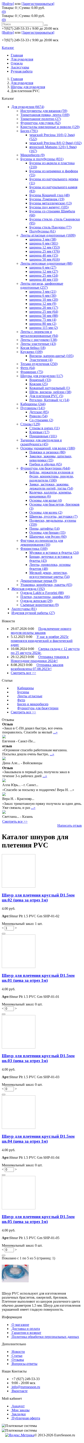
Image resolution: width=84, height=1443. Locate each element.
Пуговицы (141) (32, 408)
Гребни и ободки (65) (45, 464)
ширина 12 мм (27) (43, 271)
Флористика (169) (33, 548)
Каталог (8, 48)
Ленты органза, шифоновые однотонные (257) (41, 285)
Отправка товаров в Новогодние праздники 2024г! (40, 659)
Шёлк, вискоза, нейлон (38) (50, 392)
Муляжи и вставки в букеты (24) (54, 552)
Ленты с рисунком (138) (38, 340)
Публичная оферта (26, 1418)
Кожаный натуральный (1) (49, 388)
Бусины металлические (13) (50, 203)
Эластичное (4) (40, 360)
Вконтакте (20, 1391)
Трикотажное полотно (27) (40, 119)
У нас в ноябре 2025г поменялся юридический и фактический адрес (42, 641)
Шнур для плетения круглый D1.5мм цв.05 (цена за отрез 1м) (38, 1219)
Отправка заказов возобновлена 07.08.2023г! (37, 667)
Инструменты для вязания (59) (43, 111)
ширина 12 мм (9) (42, 303)
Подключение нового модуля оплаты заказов (41, 631)
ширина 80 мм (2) (42, 324)
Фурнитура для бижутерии (37, 708)
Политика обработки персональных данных (45, 1337)
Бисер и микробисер (32, 704)
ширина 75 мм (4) (42, 320)
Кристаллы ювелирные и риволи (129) (50, 127)
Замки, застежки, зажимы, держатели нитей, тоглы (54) (51, 486)
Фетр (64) (27, 368)
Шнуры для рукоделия (28, 87)
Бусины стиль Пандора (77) (50, 227)
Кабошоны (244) (32, 404)
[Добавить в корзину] (3, 933)
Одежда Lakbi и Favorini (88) (42, 593)
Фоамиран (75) (31, 372)
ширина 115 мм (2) (43, 328)
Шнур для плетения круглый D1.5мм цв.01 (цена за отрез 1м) (38, 978)
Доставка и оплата (26, 1329)
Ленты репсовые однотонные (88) (46, 263)
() (4, 12)
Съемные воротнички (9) (39, 605)
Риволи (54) (38, 416)
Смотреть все (23, 673)
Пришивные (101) (43, 436)
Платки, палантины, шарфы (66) (45, 597)
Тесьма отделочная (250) (39, 364)
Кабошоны (25, 688)
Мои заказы (21, 1410)
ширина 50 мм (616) (44, 259)
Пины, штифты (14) (44, 528)
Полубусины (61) (42, 231)
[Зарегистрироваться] (38, 4)
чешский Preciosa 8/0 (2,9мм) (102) (55, 143)
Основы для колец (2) (45, 512)
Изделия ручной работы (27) (33, 613)
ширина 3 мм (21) (42, 291)
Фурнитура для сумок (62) (40, 123)
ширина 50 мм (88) (43, 316)
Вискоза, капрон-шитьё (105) (51, 356)
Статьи (17, 1356)
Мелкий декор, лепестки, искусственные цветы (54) (49, 575)
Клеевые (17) (39, 432)
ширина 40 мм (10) (43, 279)
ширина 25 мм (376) (44, 251)
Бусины (23, 692)
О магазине (20, 1325)
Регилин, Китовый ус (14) (49, 400)
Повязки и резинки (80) (47, 452)
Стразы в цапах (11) (44, 428)
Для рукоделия (22, 83)
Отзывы (18, 1360)
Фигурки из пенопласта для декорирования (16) (41, 542)
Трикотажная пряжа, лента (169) (44, 115)
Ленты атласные (29, 696)
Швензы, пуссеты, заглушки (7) (53, 516)
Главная (17, 79)
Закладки (19, 1414)
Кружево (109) (31, 352)
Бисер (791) (29, 131)
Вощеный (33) (40, 380)
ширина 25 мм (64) (43, 312)
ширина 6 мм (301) (43, 243)
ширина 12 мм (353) (44, 247)
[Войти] (8, 4)
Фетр (21, 700)
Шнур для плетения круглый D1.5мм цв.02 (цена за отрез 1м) (38, 897)
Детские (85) (39, 412)
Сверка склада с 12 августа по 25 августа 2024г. (45, 651)
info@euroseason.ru (26, 1387)
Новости (18, 1352)
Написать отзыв (69, 825)
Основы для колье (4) (45, 500)
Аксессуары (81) (24, 609)
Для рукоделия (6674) (27, 107)
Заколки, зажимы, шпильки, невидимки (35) (50, 458)
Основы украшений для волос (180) (47, 448)
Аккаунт (18, 1406)
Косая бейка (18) (32, 348)
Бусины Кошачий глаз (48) (49, 195)
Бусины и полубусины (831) (41, 159)
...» (55, 732)
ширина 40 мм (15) (43, 255)
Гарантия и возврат (26, 1333)
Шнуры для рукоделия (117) (41, 376)
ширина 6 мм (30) (42, 295)
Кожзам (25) (38, 384)
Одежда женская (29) (36, 601)
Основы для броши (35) (47, 532)
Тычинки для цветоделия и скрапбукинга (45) (41, 442)
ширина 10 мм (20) (43, 299)
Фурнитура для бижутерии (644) (45, 468)
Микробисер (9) (32, 155)
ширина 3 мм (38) (42, 239)
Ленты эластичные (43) (38, 344)
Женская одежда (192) (28, 589)
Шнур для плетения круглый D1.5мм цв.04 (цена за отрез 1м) (38, 1139)
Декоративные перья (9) (38, 581)
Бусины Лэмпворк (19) (46, 199)
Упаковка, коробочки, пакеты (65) (46, 585)
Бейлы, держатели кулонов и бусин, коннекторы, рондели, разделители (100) (51, 476)
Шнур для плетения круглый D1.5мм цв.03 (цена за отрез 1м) (38, 1058)
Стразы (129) (30, 424)
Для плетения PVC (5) (46, 396)
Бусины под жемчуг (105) (49, 207)
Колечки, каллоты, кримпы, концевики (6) (50, 494)
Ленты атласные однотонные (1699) (47, 235)
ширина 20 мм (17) (43, 307)
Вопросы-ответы (24, 1364)
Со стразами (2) (41, 420)
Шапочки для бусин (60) (48, 536)
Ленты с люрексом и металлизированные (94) (39, 334)
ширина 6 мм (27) (42, 267)
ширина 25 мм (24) (43, 275)
